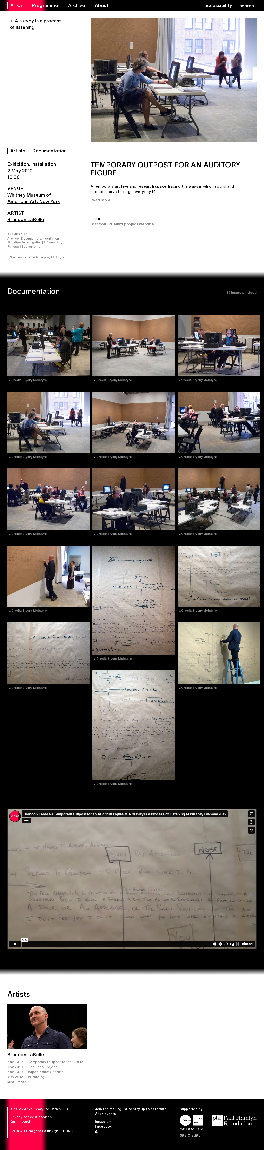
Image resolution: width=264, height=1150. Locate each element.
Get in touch (20, 1121)
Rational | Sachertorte (23, 246)
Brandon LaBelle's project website (122, 224)
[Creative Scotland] (191, 1122)
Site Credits (190, 1135)
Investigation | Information (41, 242)
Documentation (49, 150)
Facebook (103, 1126)
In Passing (36, 1077)
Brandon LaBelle (25, 219)
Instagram (103, 1121)
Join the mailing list (111, 1109)
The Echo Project (42, 1067)
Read (95, 200)
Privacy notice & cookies (31, 1117)
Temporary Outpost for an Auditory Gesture (64, 1062)
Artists (17, 150)
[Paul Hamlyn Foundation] (234, 1120)
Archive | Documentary (24, 238)
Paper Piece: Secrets (46, 1072)
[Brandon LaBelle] (47, 1026)
